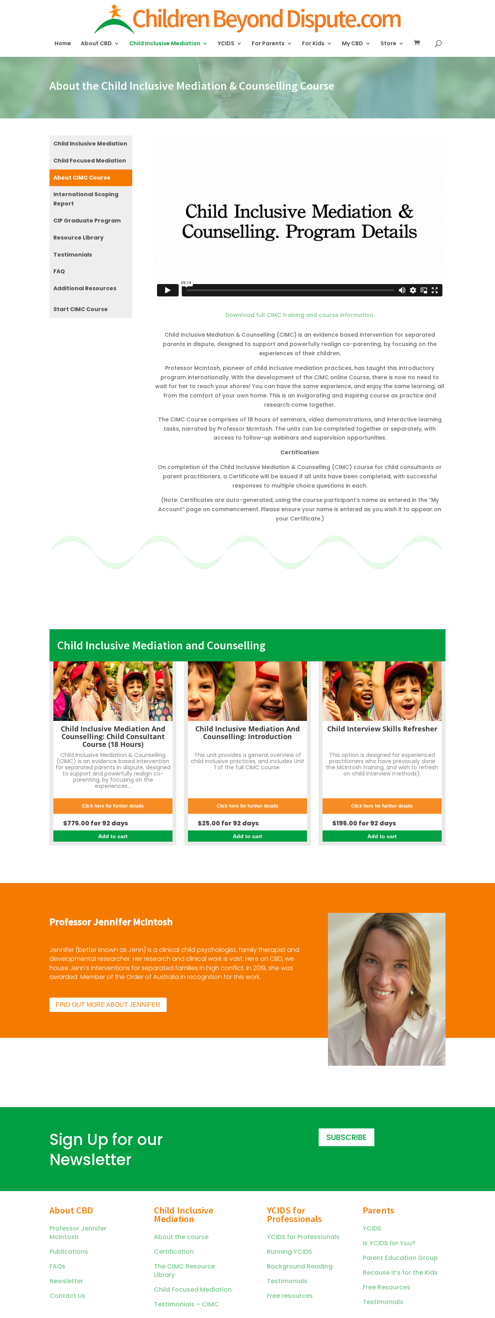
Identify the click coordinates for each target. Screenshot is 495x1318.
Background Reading (300, 1266)
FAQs (57, 1266)
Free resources (290, 1295)
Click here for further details (113, 806)
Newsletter (66, 1281)
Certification (174, 1251)
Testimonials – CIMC (186, 1304)
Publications (69, 1251)
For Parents (268, 44)
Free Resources (386, 1287)
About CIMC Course (82, 177)
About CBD (96, 44)
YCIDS (226, 44)
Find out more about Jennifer (108, 1004)
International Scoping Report (85, 198)
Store (388, 44)
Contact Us (67, 1295)
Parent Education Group (400, 1257)
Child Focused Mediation (89, 160)
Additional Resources (84, 288)
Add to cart (113, 836)
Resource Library (78, 237)
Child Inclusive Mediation (164, 44)
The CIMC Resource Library (184, 1270)
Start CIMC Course (80, 309)
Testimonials (72, 254)
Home (63, 44)
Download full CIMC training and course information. (299, 315)
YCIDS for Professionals (303, 1236)
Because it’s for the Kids (400, 1272)
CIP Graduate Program (87, 220)
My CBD (352, 44)
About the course (181, 1236)
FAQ (59, 271)
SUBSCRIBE (346, 1137)
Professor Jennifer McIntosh (78, 1232)
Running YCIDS (289, 1251)
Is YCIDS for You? (389, 1243)
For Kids (313, 44)
